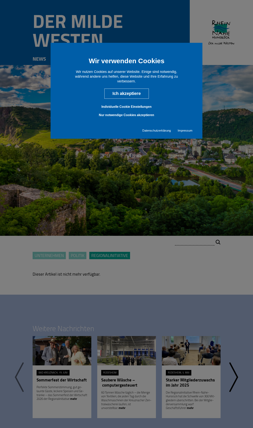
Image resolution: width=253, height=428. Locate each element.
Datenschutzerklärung (156, 130)
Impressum (185, 130)
